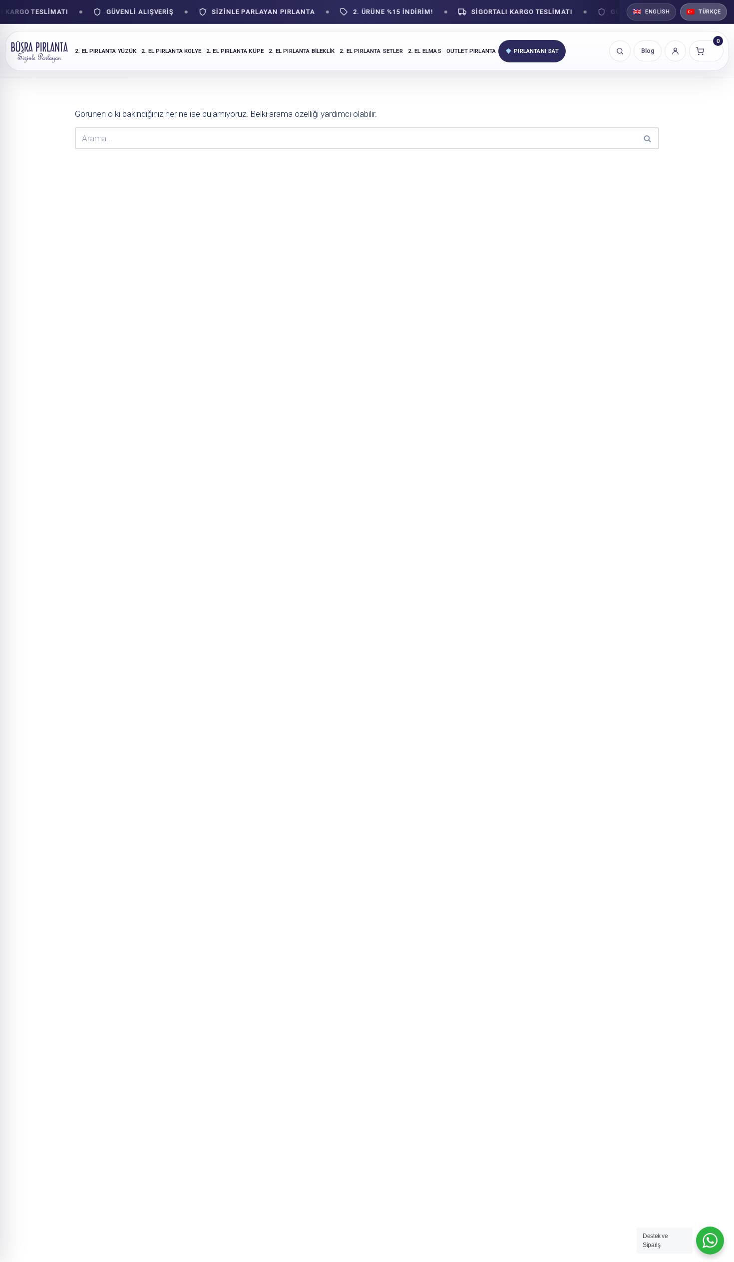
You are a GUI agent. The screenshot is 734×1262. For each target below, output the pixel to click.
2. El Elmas (424, 50)
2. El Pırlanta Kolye (171, 50)
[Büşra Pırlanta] (39, 50)
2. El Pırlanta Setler (371, 50)
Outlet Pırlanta (471, 50)
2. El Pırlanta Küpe (235, 50)
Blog (647, 50)
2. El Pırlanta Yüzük (105, 50)
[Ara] (648, 138)
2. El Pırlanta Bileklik (302, 50)
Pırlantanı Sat (536, 50)
